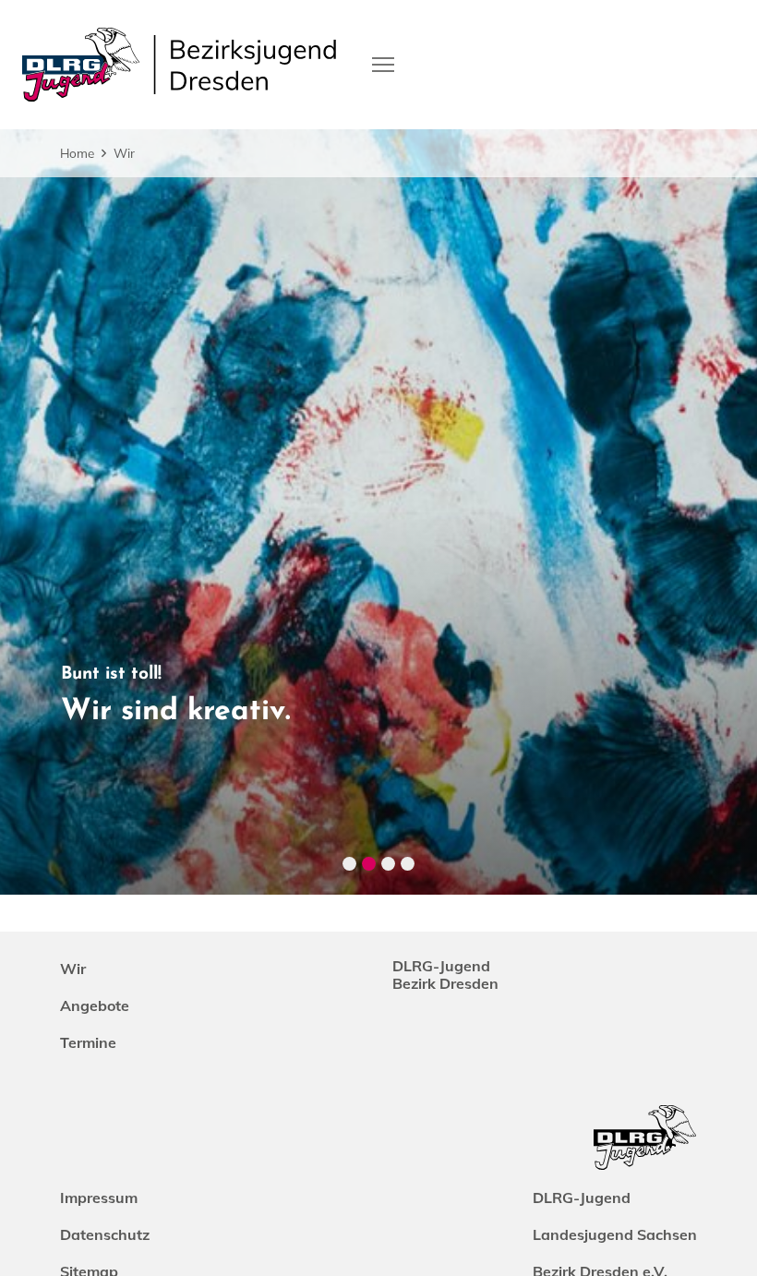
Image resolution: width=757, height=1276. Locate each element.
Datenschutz (105, 1234)
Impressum (99, 1197)
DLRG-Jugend (582, 1197)
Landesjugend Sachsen (615, 1234)
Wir (124, 153)
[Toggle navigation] (383, 62)
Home (77, 153)
